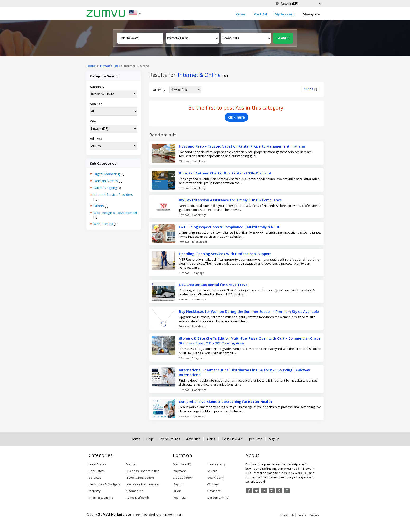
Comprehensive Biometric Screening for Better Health (225, 401)
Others (98, 205)
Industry (95, 491)
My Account (285, 14)
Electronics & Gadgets (104, 484)
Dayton (178, 484)
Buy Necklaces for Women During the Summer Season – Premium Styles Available (249, 311)
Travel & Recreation (140, 477)
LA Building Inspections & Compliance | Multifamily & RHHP (229, 226)
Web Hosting (103, 224)
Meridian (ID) (182, 464)
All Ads (308, 89)
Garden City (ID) (218, 497)
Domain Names (105, 181)
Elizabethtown (183, 477)
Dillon (177, 491)
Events (130, 464)
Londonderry (216, 464)
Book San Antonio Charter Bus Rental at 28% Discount (225, 173)
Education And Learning (142, 484)
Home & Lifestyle (138, 497)
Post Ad (260, 14)
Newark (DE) (110, 65)
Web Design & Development (115, 212)
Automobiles (135, 491)
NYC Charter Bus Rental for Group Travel (213, 284)
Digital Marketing (107, 174)
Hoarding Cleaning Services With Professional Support (225, 253)
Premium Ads (170, 439)
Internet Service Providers (113, 194)
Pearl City (179, 497)
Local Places (97, 464)
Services (95, 477)
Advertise (193, 439)
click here (236, 117)
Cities (241, 14)
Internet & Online (101, 497)
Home (91, 65)
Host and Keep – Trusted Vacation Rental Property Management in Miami (242, 146)
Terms (302, 515)
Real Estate (97, 471)
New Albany (215, 477)
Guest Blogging (105, 187)
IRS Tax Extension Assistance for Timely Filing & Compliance (230, 200)
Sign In (274, 439)
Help (149, 439)
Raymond (180, 471)
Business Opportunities (142, 471)
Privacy (314, 515)
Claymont (213, 491)
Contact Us (287, 515)
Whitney (213, 484)
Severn (212, 471)
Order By (159, 90)
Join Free (255, 439)
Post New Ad (232, 439)
